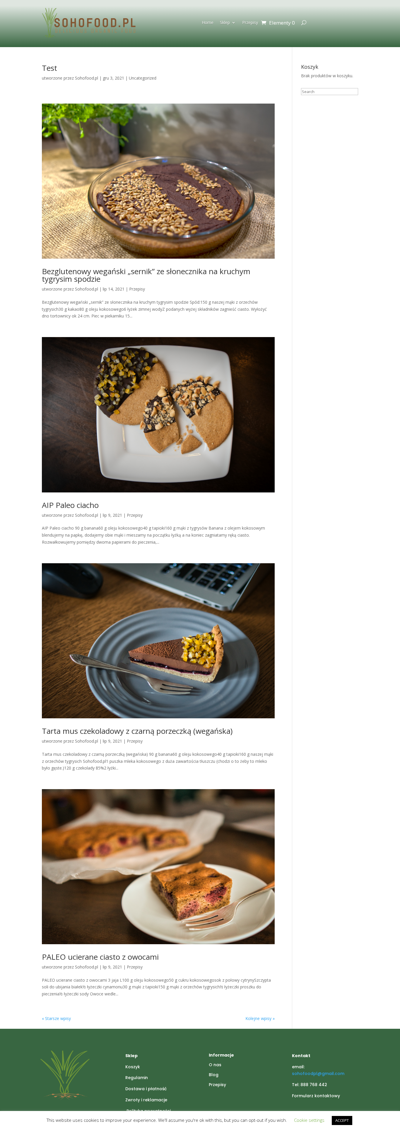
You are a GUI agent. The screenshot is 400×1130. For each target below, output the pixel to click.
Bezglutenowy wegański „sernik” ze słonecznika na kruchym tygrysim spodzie (146, 275)
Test (49, 68)
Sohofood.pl (86, 78)
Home (207, 22)
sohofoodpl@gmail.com (318, 1073)
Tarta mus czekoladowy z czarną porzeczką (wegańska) (137, 731)
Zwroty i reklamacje (146, 1100)
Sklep (225, 22)
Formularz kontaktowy (316, 1096)
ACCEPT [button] (342, 1120)
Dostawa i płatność (146, 1089)
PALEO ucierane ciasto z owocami (100, 957)
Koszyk (132, 1067)
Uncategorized (142, 78)
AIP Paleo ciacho (70, 505)
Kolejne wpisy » (260, 1018)
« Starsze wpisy (56, 1018)
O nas (215, 1065)
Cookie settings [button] (309, 1120)
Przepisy (250, 22)
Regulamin (136, 1078)
